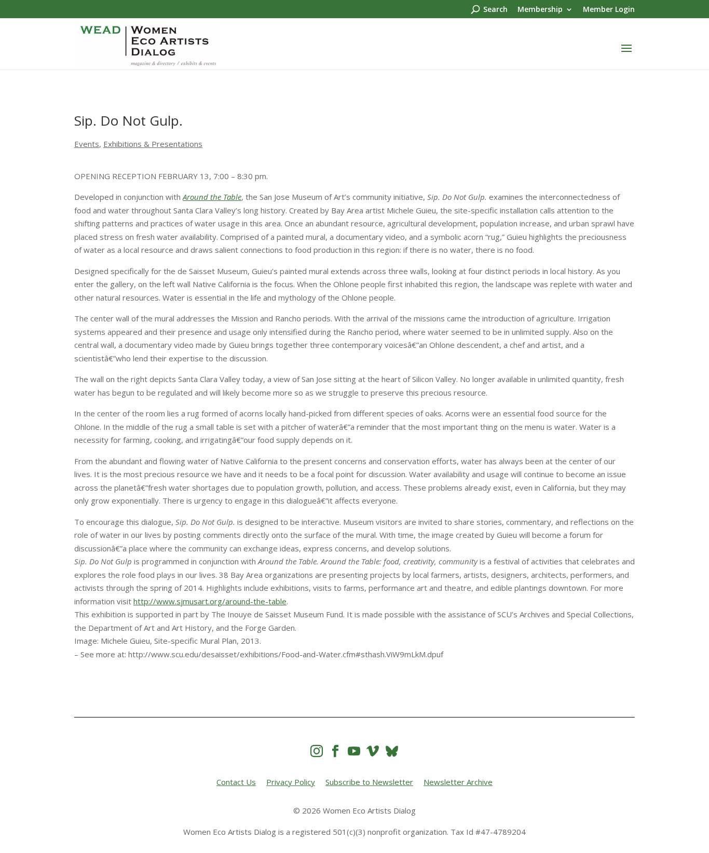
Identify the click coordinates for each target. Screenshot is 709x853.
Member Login (609, 10)
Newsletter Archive (458, 782)
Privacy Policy (290, 782)
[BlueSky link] (392, 750)
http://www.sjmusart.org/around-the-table (210, 601)
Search (495, 10)
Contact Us (236, 782)
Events (86, 144)
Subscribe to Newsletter (369, 782)
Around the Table (212, 197)
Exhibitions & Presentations (152, 144)
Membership (540, 10)
